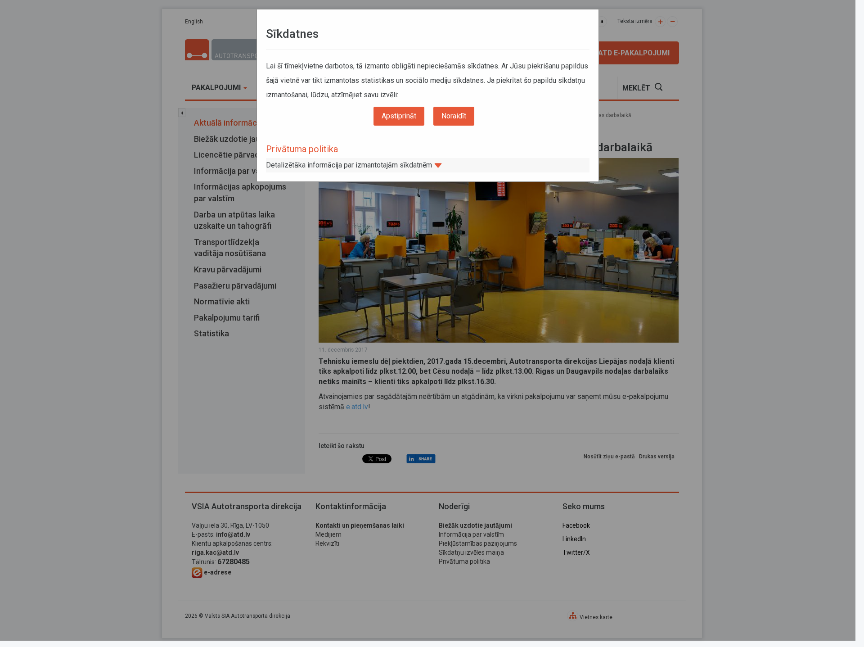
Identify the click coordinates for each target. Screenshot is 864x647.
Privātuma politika (302, 149)
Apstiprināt (399, 116)
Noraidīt (453, 116)
